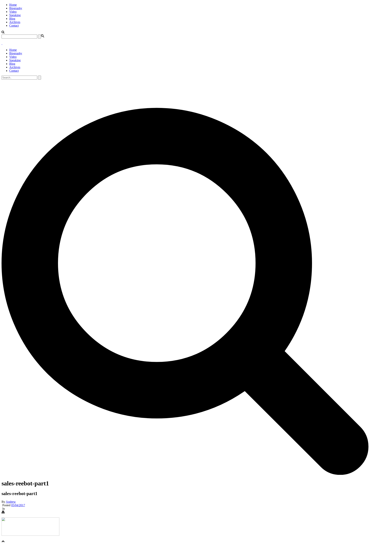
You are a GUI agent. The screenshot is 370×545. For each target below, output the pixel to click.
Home (13, 4)
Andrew (11, 501)
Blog (12, 18)
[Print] (3, 512)
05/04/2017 (18, 505)
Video (13, 11)
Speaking (15, 15)
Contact (14, 25)
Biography (15, 8)
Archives (14, 22)
